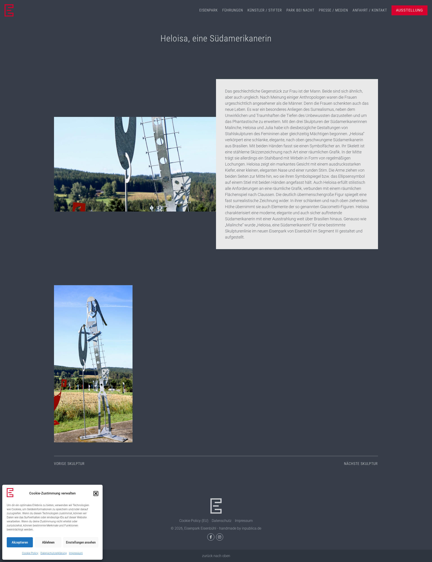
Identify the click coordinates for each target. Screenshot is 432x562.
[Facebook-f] (210, 537)
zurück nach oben (216, 556)
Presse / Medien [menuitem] (333, 10)
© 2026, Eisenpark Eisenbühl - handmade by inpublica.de (216, 528)
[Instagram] (219, 537)
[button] (96, 493)
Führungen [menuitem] (232, 10)
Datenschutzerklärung (53, 553)
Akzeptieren (20, 542)
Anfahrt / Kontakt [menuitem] (370, 10)
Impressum (76, 553)
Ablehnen (48, 542)
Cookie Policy (30, 553)
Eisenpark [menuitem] (208, 10)
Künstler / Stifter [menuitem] (265, 10)
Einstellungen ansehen (81, 542)
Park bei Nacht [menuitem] (300, 10)
